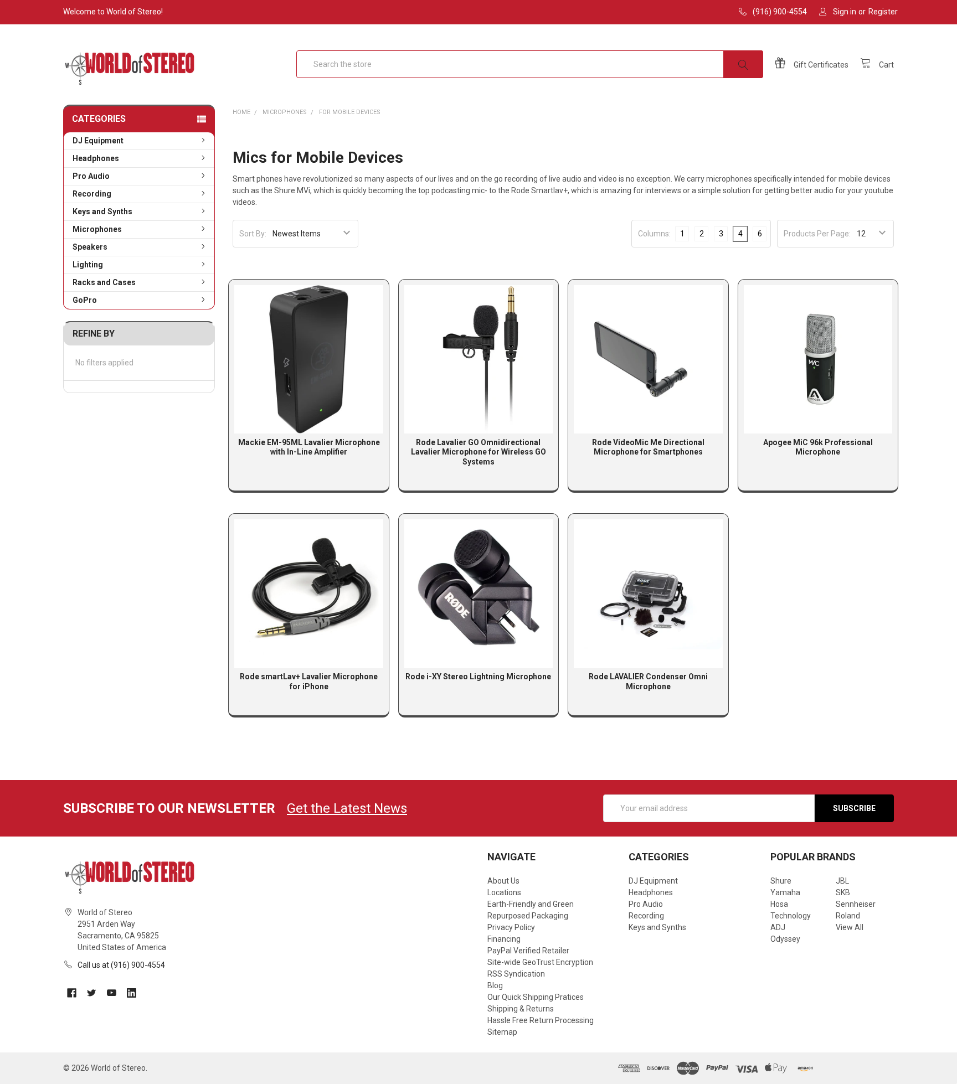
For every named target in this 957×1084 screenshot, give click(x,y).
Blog (495, 985)
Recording (92, 193)
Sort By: (252, 233)
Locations (504, 892)
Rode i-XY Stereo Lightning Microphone (478, 676)
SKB (843, 892)
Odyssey (785, 939)
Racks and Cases (104, 282)
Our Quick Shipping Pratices (535, 997)
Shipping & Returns (520, 1008)
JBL (842, 880)
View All (849, 927)
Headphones (96, 158)
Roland (848, 915)
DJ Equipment (98, 140)
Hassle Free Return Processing (540, 1020)
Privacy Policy (511, 927)
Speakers (90, 246)
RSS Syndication (516, 973)
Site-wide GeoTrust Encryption (540, 962)
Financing (504, 939)
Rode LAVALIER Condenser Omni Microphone (648, 681)
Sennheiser (856, 904)
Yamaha (785, 892)
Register (883, 11)
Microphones (97, 229)
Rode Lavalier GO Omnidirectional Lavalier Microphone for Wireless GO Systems (478, 452)
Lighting (88, 264)
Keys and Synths (102, 211)
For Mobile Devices (349, 112)
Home (241, 112)
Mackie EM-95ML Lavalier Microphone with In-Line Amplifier (309, 447)
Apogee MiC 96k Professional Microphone (818, 447)
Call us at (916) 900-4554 (121, 965)
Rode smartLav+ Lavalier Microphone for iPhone (309, 681)
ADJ (777, 927)
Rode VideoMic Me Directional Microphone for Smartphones (648, 447)
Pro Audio (91, 176)
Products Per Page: (817, 233)
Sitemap (502, 1032)
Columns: (654, 233)
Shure (780, 880)
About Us (503, 880)
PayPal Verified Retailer (528, 950)
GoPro (85, 300)
